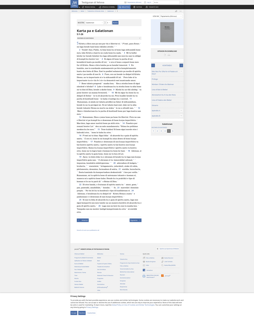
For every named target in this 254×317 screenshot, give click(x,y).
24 (132, 190)
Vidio (98, 290)
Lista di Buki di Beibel (159, 90)
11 (131, 99)
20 (114, 163)
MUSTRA (81, 23)
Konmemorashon (125, 278)
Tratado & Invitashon (103, 266)
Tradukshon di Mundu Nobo (95, 11)
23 (118, 187)
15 (99, 129)
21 (120, 169)
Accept (73, 313)
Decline (82, 313)
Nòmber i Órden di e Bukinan (163, 84)
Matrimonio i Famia (80, 272)
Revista (99, 272)
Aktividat (122, 284)
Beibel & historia (79, 287)
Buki (98, 261)
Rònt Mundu (123, 290)
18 (129, 151)
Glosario (155, 105)
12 (139, 108)
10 (113, 93)
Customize (91, 313)
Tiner (75, 275)
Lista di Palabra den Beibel (161, 100)
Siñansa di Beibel (79, 254)
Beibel (82, 11)
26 (99, 206)
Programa (100, 278)
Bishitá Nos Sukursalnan (127, 272)
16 (80, 135)
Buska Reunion (167, 258)
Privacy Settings (92, 307)
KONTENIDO (167, 65)
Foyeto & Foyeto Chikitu (104, 264)
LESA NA (156, 16)
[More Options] (180, 11)
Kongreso (123, 281)
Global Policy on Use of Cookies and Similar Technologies (133, 305)
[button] (107, 7)
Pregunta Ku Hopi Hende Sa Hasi (129, 263)
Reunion (122, 275)
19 (80, 157)
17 (91, 142)
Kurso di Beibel (78, 264)
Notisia (122, 254)
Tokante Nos (123, 259)
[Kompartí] (176, 11)
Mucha (76, 278)
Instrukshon (100, 284)
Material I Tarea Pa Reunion (105, 275)
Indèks (99, 281)
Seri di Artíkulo (101, 269)
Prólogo (155, 79)
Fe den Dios (77, 281)
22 (80, 184)
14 (123, 123)
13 (80, 117)
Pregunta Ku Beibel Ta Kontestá (83, 258)
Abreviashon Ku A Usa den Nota (164, 95)
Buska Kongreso (149, 262)
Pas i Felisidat (78, 269)
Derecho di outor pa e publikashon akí (88, 230)
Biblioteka (74, 11)
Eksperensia (123, 287)
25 (80, 200)
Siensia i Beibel (78, 284)
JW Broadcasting (102, 287)
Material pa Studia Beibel (81, 266)
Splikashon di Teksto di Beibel (83, 261)
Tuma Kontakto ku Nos (127, 269)
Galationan (110, 11)
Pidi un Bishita (124, 266)
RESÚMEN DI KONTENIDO (159, 127)
